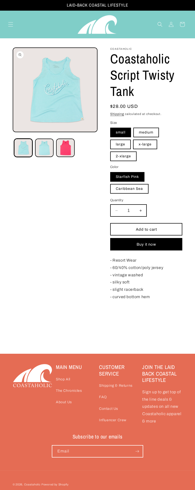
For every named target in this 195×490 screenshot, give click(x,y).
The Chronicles (69, 391)
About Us (64, 402)
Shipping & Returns (116, 385)
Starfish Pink (127, 177)
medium (146, 132)
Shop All (63, 379)
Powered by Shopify (55, 484)
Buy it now (146, 244)
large (120, 144)
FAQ (103, 397)
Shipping (117, 114)
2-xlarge (123, 156)
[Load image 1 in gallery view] (23, 148)
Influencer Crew (112, 420)
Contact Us (108, 409)
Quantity (116, 200)
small (120, 132)
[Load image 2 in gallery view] (44, 148)
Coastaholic (32, 484)
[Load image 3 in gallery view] (65, 148)
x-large (145, 144)
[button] (10, 24)
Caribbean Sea (129, 189)
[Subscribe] (137, 451)
